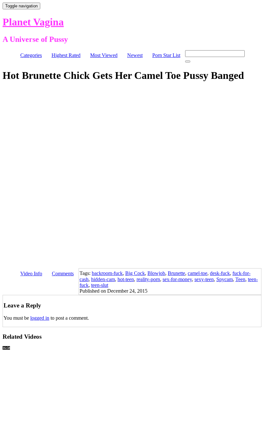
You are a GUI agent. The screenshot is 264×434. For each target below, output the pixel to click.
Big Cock (135, 273)
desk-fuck (220, 273)
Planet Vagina (33, 22)
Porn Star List (166, 55)
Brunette (176, 273)
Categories (31, 55)
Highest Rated (66, 55)
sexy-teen (204, 279)
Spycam (224, 279)
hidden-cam (103, 279)
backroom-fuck (107, 273)
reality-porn (148, 279)
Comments (63, 273)
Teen (240, 279)
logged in (39, 318)
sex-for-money (177, 279)
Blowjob (156, 273)
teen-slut (99, 285)
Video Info (31, 273)
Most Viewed (104, 55)
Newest (135, 55)
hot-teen (126, 279)
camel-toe (197, 273)
